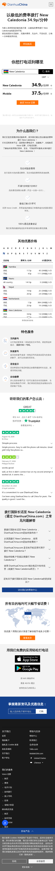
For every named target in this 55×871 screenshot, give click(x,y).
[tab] (4, 248)
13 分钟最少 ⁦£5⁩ (45, 317)
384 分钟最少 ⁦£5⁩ (45, 302)
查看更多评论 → (27, 425)
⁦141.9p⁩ (28, 282)
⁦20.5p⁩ (29, 294)
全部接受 (40, 861)
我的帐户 (5, 740)
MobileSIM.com (36, 753)
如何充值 (8, 818)
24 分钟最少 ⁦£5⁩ (45, 294)
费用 (6, 783)
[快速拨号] (5, 353)
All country (8, 282)
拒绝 (14, 861)
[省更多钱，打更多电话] (27, 617)
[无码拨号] (5, 340)
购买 (6, 778)
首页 (4, 736)
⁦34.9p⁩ (29, 314)
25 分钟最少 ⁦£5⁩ (45, 290)
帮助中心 (33, 736)
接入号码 (8, 796)
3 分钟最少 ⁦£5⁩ (46, 282)
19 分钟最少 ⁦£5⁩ (45, 305)
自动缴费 (14, 376)
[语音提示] (5, 365)
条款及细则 (6, 749)
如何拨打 (8, 791)
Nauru (11, 278)
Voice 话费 (6, 774)
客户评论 (5, 757)
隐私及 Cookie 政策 (10, 744)
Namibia (12, 267)
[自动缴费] (5, 378)
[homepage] (25, 4)
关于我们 (5, 753)
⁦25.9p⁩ (29, 305)
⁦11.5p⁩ (29, 270)
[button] (51, 4)
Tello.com (34, 749)
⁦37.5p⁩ (29, 317)
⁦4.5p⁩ (29, 273)
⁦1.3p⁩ (29, 302)
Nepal (11, 287)
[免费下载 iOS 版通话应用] (27, 659)
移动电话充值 (7, 809)
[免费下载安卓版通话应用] (27, 668)
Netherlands (14, 298)
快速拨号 (14, 351)
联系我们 (33, 740)
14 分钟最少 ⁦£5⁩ (45, 314)
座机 (5, 270)
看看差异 (27, 637)
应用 (6, 800)
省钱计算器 (9, 805)
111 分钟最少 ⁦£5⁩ (45, 273)
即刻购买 (27, 43)
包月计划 (8, 787)
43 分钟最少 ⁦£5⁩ (45, 270)
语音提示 (14, 363)
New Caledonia (15, 310)
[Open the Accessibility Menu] (5, 823)
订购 (41, 711)
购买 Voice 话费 (27, 102)
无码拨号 (14, 338)
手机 (5, 273)
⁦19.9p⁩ (29, 290)
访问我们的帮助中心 (27, 589)
